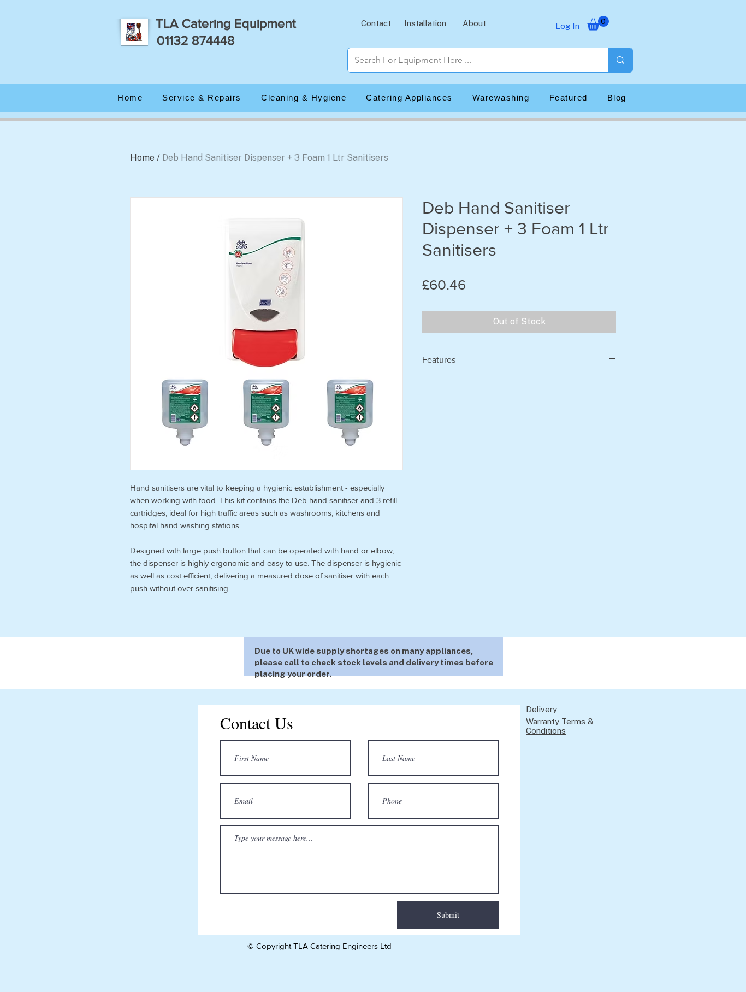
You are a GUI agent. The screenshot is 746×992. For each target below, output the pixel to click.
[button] (375, 23)
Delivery (541, 709)
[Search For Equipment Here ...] (620, 60)
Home (142, 157)
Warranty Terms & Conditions (559, 726)
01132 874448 (196, 40)
